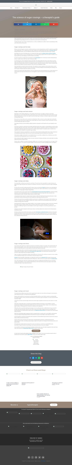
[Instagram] (32, 457)
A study (43, 187)
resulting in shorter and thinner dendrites (49, 53)
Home (11, 7)
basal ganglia (37, 57)
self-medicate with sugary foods (35, 251)
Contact (60, 7)
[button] (18, 24)
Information (17, 7)
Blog (56, 7)
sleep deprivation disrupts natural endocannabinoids (41, 191)
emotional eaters (54, 258)
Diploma (35, 7)
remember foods (53, 50)
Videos (51, 7)
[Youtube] (43, 457)
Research (16, 257)
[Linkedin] (36, 457)
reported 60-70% (44, 257)
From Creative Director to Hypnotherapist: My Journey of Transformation (43, 395)
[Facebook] (29, 457)
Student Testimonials (44, 7)
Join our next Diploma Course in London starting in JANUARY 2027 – (35, 1)
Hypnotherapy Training (26, 7)
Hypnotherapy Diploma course (28, 328)
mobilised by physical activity (40, 310)
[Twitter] (39, 457)
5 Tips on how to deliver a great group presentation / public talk (12, 384)
